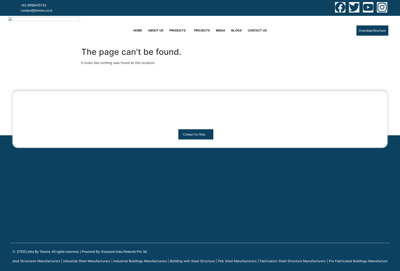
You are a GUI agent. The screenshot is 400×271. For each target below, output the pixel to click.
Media (220, 30)
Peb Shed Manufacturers (230, 261)
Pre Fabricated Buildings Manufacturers (353, 261)
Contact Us (257, 30)
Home (137, 30)
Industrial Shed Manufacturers (80, 261)
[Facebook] (340, 7)
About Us (155, 30)
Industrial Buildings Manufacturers (133, 261)
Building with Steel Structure (185, 261)
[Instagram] (382, 7)
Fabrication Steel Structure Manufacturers (286, 261)
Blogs (236, 30)
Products (177, 30)
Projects (202, 30)
